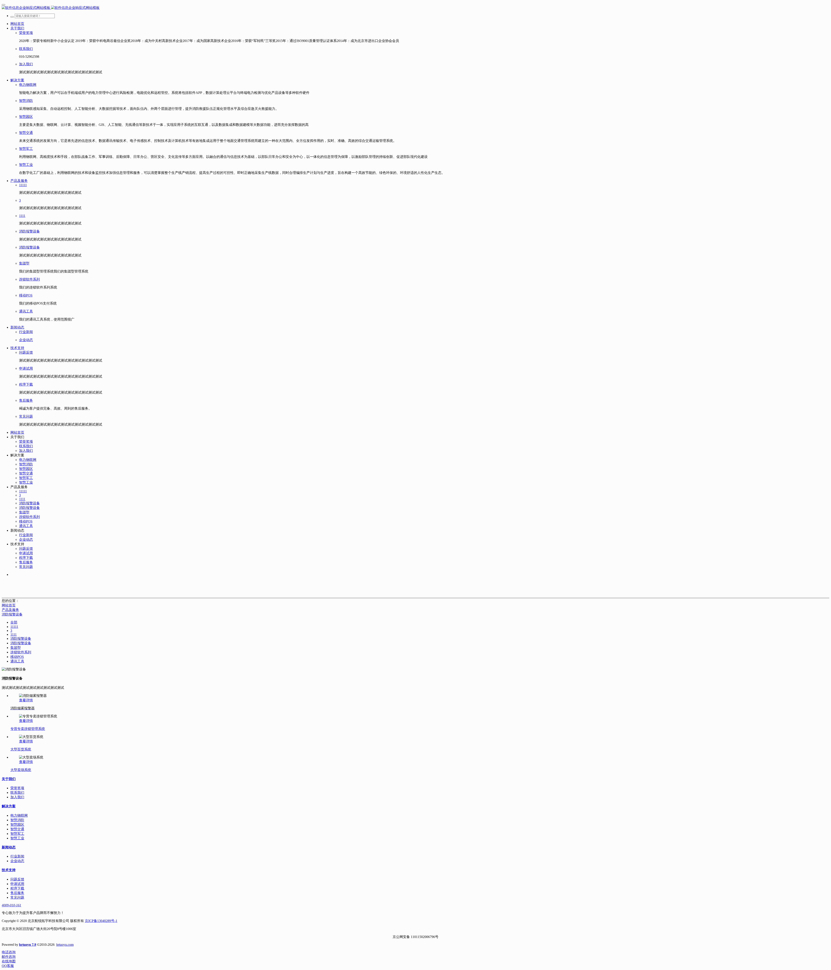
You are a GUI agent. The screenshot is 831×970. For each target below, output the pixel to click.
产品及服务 (10, 610)
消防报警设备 (12, 614)
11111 (14, 626)
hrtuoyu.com (65, 944)
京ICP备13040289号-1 (101, 921)
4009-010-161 (11, 905)
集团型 (15, 647)
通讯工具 (17, 661)
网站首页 (17, 24)
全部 (13, 622)
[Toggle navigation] (3, 4)
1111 (13, 634)
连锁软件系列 (20, 652)
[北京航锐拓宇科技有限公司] (415, 8)
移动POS (17, 657)
